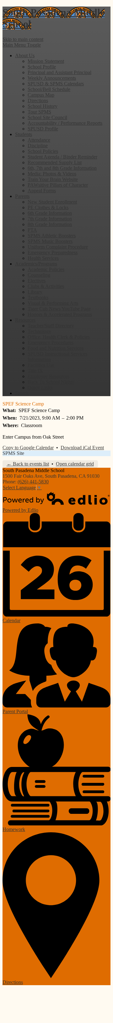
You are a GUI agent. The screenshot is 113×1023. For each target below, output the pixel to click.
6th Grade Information (50, 213)
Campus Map (41, 95)
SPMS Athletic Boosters (52, 235)
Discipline (38, 145)
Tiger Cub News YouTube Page (59, 308)
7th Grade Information (50, 218)
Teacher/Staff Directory (51, 325)
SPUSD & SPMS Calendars (56, 83)
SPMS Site (13, 453)
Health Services (43, 258)
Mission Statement (46, 61)
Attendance (39, 140)
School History (42, 106)
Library (35, 292)
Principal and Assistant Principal (59, 72)
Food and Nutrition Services (55, 348)
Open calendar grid (75, 463)
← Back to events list (28, 463)
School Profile (42, 66)
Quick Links (40, 387)
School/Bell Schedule (49, 89)
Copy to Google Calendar (28, 447)
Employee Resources (48, 376)
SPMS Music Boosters (50, 241)
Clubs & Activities (46, 286)
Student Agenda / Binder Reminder (62, 156)
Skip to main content (23, 39)
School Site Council (47, 117)
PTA (32, 230)
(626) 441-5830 (33, 481)
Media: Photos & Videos (52, 173)
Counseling (39, 275)
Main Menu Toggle (22, 45)
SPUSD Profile (43, 128)
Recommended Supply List (55, 162)
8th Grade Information (50, 224)
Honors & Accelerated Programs (60, 314)
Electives (37, 280)
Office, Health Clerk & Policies (59, 337)
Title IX (35, 370)
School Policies (43, 151)
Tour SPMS (39, 111)
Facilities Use (41, 365)
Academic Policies (46, 269)
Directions (38, 100)
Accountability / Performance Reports (65, 123)
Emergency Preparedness (53, 252)
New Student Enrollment (52, 201)
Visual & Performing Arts (53, 303)
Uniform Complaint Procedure (58, 246)
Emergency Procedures (50, 342)
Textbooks (38, 297)
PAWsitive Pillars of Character (58, 185)
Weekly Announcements (52, 78)
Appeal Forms (42, 190)
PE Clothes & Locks (48, 207)
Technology (39, 331)
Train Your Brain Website (53, 179)
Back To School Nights (51, 382)
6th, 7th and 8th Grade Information (62, 168)
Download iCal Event (82, 447)
